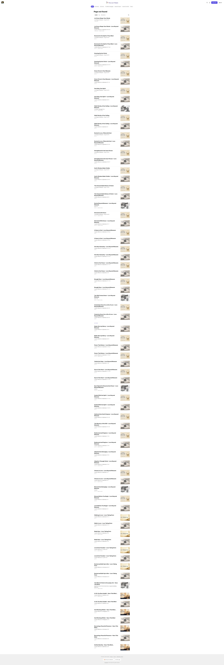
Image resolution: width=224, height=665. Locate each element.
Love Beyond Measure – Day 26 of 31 (101, 19)
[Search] (207, 2)
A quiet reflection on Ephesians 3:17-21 (102, 144)
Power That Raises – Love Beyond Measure (106, 345)
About (131, 6)
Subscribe (214, 2)
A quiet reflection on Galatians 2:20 (101, 595)
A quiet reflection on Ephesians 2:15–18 (102, 248)
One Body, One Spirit (100, 88)
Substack (106, 662)
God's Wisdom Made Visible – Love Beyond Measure (106, 177)
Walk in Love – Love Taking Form (103, 523)
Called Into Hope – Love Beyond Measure (105, 361)
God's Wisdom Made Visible (102, 168)
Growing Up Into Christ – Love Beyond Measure (104, 62)
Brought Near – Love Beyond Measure (104, 279)
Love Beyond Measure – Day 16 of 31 (101, 214)
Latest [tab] (96, 14)
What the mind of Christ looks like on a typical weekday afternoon (105, 586)
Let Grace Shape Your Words (102, 18)
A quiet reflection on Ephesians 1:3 (101, 499)
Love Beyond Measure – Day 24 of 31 (101, 55)
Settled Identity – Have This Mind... (104, 645)
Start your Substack (109, 659)
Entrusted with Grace (100, 212)
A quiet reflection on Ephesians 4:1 (101, 126)
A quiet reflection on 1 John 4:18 (100, 549)
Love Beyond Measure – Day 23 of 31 (101, 72)
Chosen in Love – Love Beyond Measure (105, 470)
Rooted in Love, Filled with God (102, 133)
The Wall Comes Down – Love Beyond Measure (104, 296)
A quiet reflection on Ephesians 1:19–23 (102, 346)
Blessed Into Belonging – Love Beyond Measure (104, 487)
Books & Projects (118, 6)
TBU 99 (95, 389)
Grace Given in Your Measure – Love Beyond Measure (106, 79)
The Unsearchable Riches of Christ (104, 185)
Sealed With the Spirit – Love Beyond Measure (104, 396)
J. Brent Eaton (100, 48)
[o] (125, 29)
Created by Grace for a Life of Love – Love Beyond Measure (105, 305)
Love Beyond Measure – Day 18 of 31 (101, 169)
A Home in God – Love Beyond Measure (105, 230)
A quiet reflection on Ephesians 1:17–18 (102, 371)
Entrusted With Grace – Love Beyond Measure (104, 221)
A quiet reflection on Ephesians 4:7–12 (102, 82)
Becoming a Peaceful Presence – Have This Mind (106, 636)
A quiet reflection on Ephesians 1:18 (101, 363)
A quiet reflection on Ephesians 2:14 (101, 272)
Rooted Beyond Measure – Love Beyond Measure (105, 204)
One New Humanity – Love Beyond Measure (106, 246)
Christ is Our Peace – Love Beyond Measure (106, 263)
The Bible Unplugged (109, 6)
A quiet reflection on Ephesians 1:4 (101, 472)
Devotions (97, 6)
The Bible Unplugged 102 (99, 109)
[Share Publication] (209, 2)
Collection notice (120, 656)
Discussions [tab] (103, 14)
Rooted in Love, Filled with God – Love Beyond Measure (104, 142)
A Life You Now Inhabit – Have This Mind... (105, 593)
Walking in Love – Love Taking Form (104, 515)
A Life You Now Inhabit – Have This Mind (105, 601)
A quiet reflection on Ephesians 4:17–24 (102, 47)
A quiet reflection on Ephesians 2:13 (101, 533)
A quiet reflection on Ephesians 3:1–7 (101, 224)
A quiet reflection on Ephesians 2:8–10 (102, 308)
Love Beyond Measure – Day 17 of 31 (101, 187)
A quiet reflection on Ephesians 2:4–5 (101, 329)
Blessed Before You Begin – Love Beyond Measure (105, 497)
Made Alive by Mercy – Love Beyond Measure (104, 327)
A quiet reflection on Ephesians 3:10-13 (102, 179)
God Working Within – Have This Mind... (105, 609)
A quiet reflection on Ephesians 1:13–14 (102, 407)
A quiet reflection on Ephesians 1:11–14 (102, 398)
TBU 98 (95, 490)
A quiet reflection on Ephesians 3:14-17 (102, 161)
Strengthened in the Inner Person (103, 150)
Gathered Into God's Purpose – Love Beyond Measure (106, 414)
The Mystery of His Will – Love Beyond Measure (105, 424)
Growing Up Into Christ (100, 53)
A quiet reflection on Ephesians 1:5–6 (101, 455)
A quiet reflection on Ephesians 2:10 (101, 646)
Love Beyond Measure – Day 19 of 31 (101, 152)
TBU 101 (96, 206)
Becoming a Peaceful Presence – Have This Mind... (106, 626)
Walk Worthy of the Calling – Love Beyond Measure (106, 106)
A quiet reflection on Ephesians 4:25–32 (102, 29)
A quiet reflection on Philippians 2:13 (101, 611)
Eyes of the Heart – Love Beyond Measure (105, 369)
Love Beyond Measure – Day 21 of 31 (101, 117)
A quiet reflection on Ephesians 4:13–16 (102, 64)
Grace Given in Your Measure (102, 71)
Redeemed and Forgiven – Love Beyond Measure (105, 433)
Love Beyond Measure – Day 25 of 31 (101, 37)
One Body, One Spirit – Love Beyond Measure (104, 97)
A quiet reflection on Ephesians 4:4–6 (101, 99)
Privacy (111, 656)
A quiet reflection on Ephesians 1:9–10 (102, 417)
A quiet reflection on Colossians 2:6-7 (101, 576)
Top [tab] (99, 14)
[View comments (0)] (103, 22)
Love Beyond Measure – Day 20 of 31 (101, 134)
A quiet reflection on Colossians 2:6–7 (101, 567)
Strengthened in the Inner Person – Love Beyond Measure (105, 159)
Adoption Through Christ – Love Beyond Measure (105, 462)
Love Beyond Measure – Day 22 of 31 (101, 90)
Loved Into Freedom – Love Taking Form (105, 547)
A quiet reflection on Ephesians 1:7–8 (101, 436)
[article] (112, 20)
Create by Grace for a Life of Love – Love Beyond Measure (105, 315)
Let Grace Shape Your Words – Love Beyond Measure (106, 27)
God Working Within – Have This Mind (104, 618)
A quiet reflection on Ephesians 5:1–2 (101, 516)
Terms (114, 656)
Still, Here (102, 6)
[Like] (95, 85)
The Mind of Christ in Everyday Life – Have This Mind (106, 583)
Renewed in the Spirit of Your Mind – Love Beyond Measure (105, 44)
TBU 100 (96, 298)
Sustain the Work (125, 6)
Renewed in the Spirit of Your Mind (103, 36)
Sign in (220, 2)
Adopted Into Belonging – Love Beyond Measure (105, 452)
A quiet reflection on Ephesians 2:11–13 (102, 264)
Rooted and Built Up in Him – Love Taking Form (105, 564)
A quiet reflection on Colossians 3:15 (101, 629)
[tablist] (100, 15)
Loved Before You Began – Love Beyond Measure (105, 506)
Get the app (117, 659)
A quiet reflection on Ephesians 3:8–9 (101, 197)
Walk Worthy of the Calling (101, 115)
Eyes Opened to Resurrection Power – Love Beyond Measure (106, 386)
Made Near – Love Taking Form (102, 531)
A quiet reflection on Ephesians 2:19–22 (102, 231)
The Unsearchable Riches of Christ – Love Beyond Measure (105, 194)
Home (92, 6)
